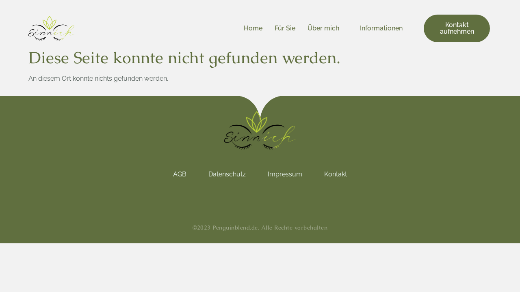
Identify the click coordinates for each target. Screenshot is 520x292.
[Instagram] (251, 199)
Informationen (381, 28)
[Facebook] (269, 199)
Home (253, 28)
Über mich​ (323, 28)
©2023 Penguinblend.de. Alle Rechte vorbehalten (260, 227)
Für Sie (285, 28)
